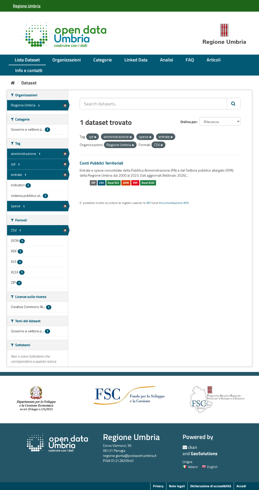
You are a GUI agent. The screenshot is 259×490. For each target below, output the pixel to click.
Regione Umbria (131, 436)
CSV (101, 183)
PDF (135, 183)
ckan (192, 447)
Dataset (29, 82)
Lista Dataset (27, 59)
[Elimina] (95, 137)
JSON (126, 183)
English (212, 466)
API (148, 203)
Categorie (102, 59)
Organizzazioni (66, 59)
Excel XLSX (148, 183)
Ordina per (188, 121)
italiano (193, 466)
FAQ (190, 59)
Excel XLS (113, 183)
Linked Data (135, 59)
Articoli (214, 59)
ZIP (93, 183)
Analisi (166, 59)
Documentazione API (173, 203)
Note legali (177, 485)
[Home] (13, 82)
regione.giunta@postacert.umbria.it (129, 455)
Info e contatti (28, 70)
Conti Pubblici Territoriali (101, 163)
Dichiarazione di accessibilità (210, 485)
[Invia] (234, 103)
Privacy (158, 485)
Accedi (241, 485)
